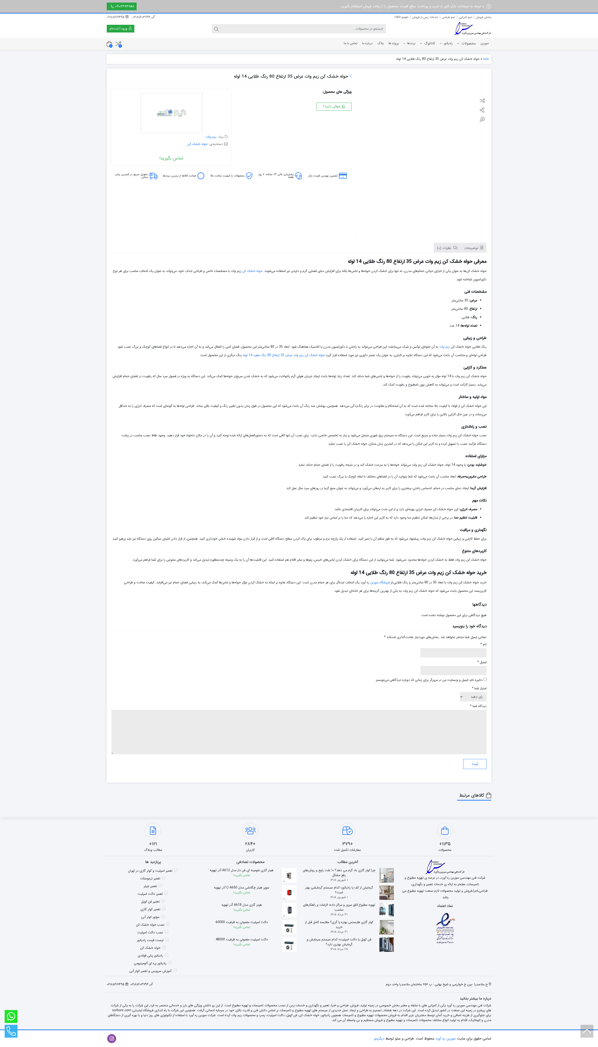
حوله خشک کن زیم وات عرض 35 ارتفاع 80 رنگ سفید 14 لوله (284, 355)
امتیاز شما (479, 688)
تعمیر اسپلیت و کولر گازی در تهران (150, 870)
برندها (410, 43)
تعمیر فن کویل (150, 901)
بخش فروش (483, 17)
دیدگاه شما (478, 706)
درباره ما (367, 43)
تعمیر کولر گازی (150, 909)
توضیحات (472, 248)
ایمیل (482, 662)
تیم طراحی (448, 17)
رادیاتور (448, 43)
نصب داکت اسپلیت (150, 932)
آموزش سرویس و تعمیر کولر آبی (150, 971)
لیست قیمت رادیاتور (150, 940)
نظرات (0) (444, 248)
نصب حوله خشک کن (150, 924)
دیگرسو (379, 1038)
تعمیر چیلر (150, 886)
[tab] (474, 248)
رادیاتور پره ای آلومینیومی (150, 963)
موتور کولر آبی (150, 917)
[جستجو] (216, 28)
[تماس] (11, 1031)
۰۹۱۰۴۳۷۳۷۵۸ (124, 6)
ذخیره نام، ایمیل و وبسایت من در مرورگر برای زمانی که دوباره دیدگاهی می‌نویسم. (429, 680)
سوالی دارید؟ (332, 106)
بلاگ (380, 43)
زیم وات (211, 136)
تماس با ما (350, 43)
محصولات (468, 43)
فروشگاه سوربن (380, 582)
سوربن (485, 43)
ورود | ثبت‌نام (119, 28)
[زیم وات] (171, 113)
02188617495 (116, 17)
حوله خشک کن (197, 144)
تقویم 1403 (401, 17)
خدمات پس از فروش (425, 17)
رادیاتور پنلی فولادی (150, 955)
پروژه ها (393, 43)
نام (483, 644)
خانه (486, 58)
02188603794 (141, 17)
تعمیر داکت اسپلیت (150, 893)
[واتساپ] (11, 1016)
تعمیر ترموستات (150, 878)
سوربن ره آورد (446, 1038)
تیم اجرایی (465, 17)
